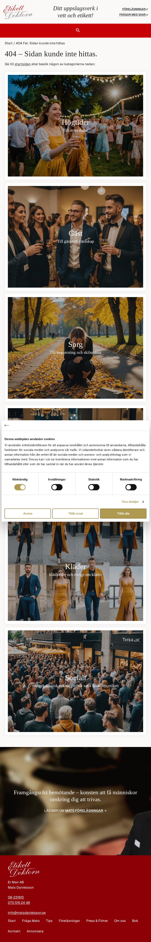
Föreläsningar (134, 9)
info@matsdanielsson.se (27, 913)
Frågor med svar (132, 14)
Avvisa (27, 513)
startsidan (23, 64)
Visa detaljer (130, 501)
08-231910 (16, 897)
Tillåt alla (123, 513)
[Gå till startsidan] (27, 12)
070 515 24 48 (19, 903)
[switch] (57, 487)
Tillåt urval (75, 513)
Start (9, 43)
